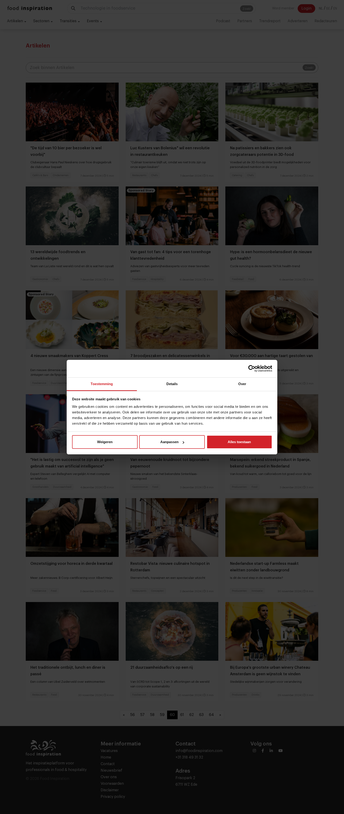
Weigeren (105, 442)
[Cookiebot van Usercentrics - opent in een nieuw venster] (251, 368)
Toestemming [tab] (102, 384)
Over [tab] (242, 384)
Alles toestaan (239, 442)
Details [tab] (172, 384)
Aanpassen (169, 442)
